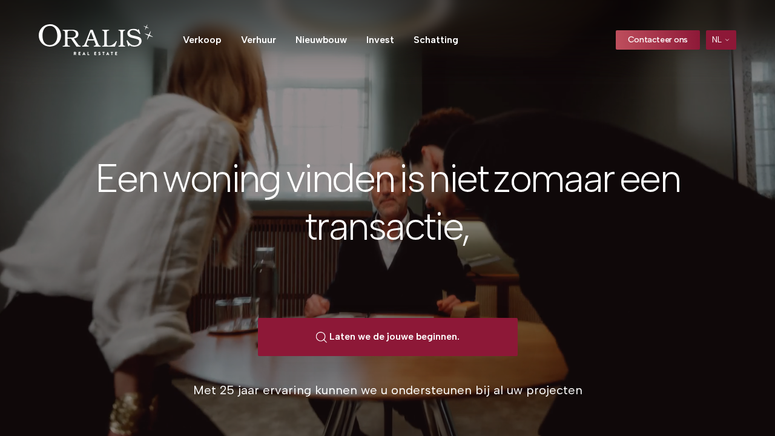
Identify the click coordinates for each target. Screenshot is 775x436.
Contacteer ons (658, 40)
